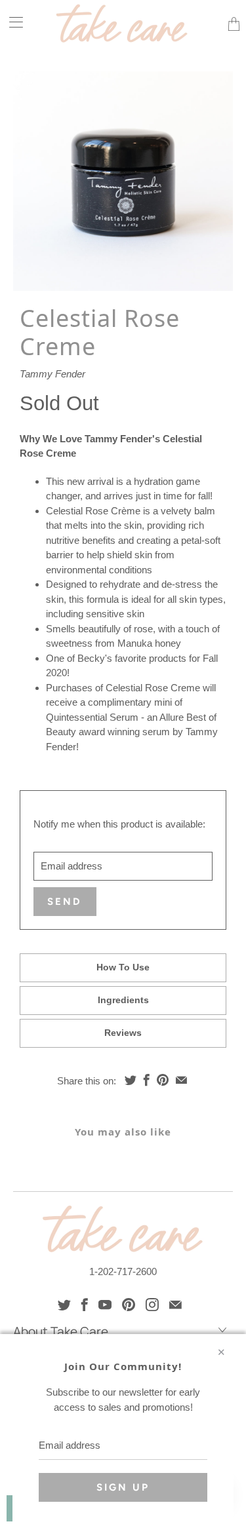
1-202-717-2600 (123, 1271)
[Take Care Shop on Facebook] (84, 1304)
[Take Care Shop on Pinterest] (128, 1304)
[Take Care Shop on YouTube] (105, 1304)
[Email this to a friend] (181, 1080)
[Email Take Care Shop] (175, 1304)
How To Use (123, 967)
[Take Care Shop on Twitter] (64, 1304)
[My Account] (11, 22)
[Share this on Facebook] (147, 1080)
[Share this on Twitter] (130, 1080)
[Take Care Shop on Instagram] (152, 1304)
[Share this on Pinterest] (163, 1080)
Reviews (123, 1032)
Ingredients (123, 1000)
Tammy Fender (52, 373)
